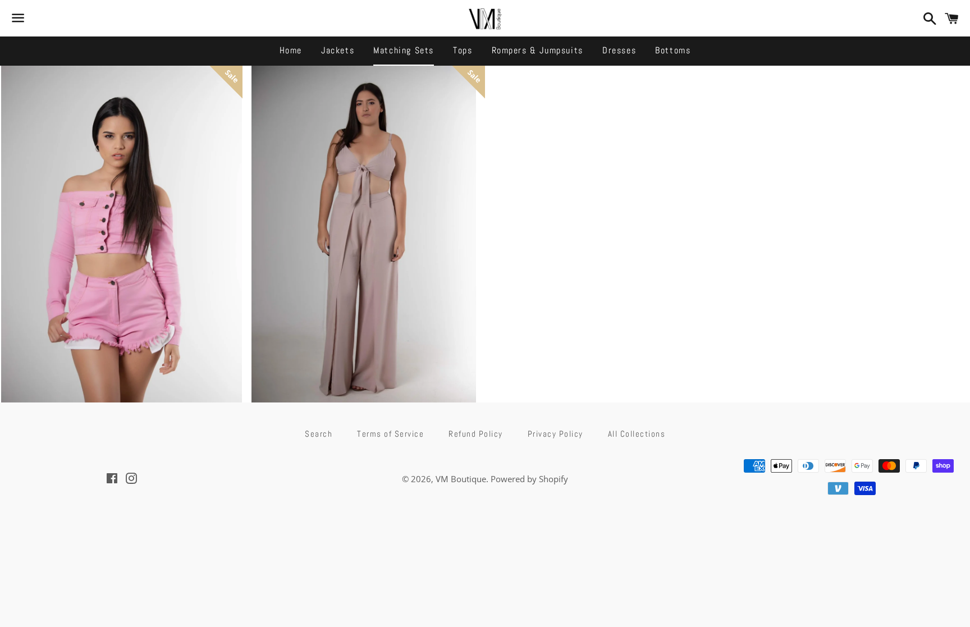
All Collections (637, 433)
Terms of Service (390, 433)
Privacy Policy (555, 433)
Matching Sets (403, 50)
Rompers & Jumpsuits (537, 50)
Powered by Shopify (529, 478)
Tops (462, 50)
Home (291, 50)
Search (318, 433)
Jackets (337, 50)
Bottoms (672, 50)
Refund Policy (476, 433)
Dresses (619, 50)
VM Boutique (461, 478)
